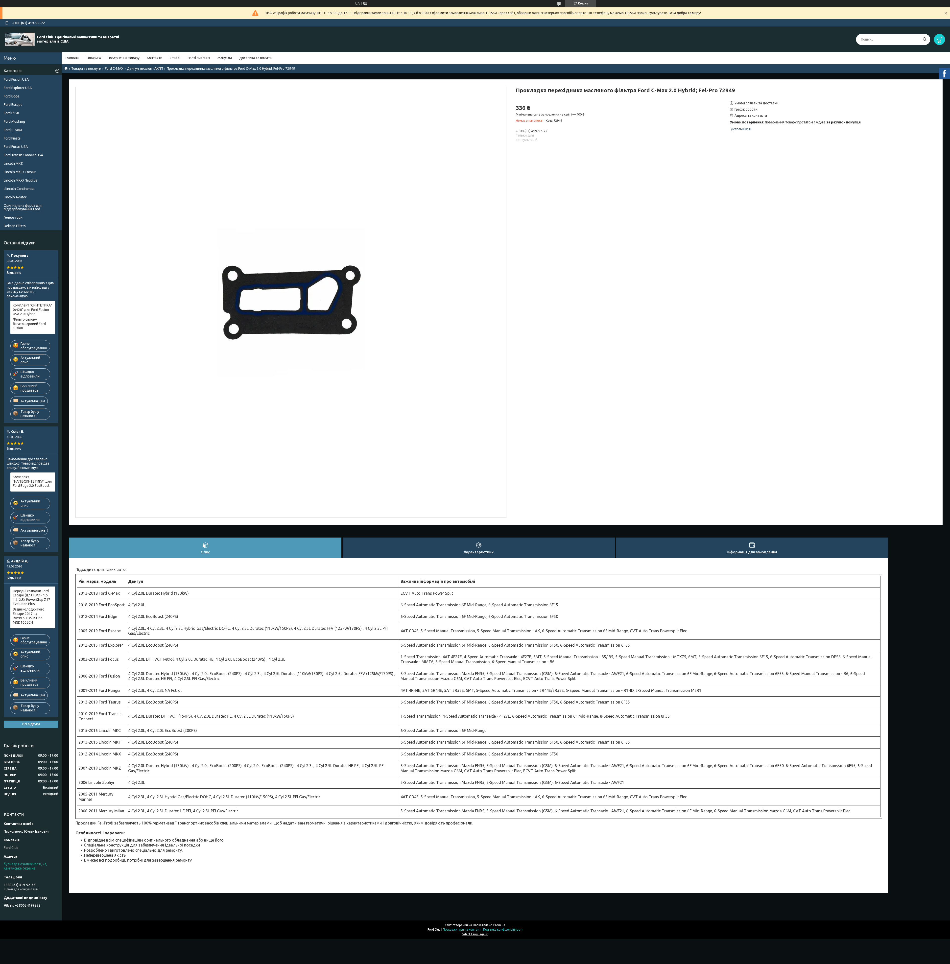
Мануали (224, 58)
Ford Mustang (14, 121)
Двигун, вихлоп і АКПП (145, 69)
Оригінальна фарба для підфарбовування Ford (23, 207)
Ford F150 (11, 113)
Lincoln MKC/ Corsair (20, 172)
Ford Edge (11, 96)
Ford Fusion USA (16, 79)
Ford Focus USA (16, 147)
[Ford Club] (20, 39)
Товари (92, 58)
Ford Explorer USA (18, 88)
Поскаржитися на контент (462, 929)
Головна (72, 58)
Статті (175, 58)
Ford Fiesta (12, 138)
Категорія (13, 71)
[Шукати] (924, 39)
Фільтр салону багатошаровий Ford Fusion (29, 323)
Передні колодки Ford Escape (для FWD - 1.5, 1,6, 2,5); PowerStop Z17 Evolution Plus (31, 597)
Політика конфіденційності (502, 929)
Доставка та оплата (255, 58)
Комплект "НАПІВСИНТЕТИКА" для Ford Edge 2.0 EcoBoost (32, 481)
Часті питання (199, 58)
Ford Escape (13, 105)
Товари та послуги (86, 69)
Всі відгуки (31, 724)
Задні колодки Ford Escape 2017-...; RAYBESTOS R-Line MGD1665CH (28, 615)
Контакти (154, 58)
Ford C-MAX (114, 69)
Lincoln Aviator (15, 197)
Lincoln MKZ (13, 163)
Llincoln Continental (19, 189)
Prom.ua (499, 925)
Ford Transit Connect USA (23, 155)
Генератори (13, 217)
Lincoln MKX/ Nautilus (20, 180)
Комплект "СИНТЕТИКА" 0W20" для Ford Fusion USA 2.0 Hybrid (32, 309)
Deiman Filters (15, 226)
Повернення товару (124, 58)
